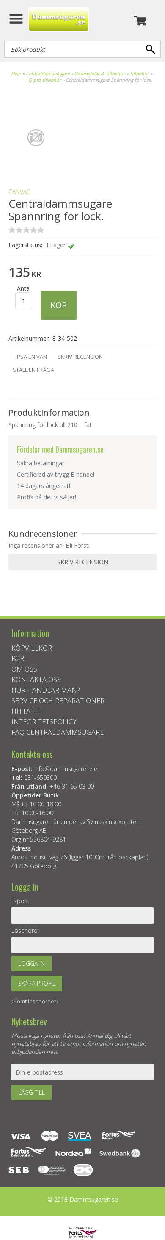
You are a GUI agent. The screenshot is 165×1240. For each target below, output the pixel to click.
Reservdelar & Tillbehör (99, 73)
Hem (16, 73)
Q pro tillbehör (44, 80)
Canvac (19, 192)
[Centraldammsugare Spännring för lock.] (36, 167)
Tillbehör (139, 73)
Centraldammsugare (48, 73)
